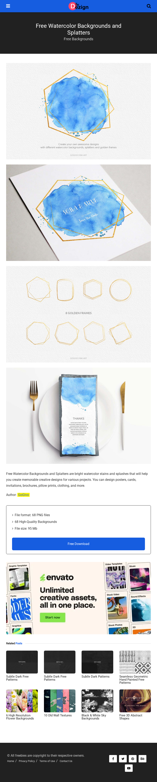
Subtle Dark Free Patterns (17, 678)
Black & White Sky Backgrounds (94, 717)
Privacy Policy (27, 761)
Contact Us (66, 761)
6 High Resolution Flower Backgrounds (20, 717)
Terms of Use (47, 761)
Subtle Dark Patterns (96, 676)
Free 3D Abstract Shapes (130, 717)
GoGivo (23, 495)
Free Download (78, 544)
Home (10, 761)
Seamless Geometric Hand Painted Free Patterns (133, 680)
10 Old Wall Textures (58, 715)
